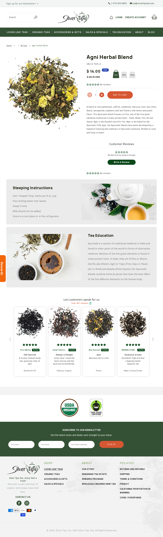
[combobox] (22, 17)
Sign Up (111, 444)
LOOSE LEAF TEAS (53, 469)
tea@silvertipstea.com (143, 3)
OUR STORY (88, 469)
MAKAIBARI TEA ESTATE (94, 474)
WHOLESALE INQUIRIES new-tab (99, 484)
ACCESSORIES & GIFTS (55, 479)
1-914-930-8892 (118, 3)
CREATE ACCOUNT (135, 17)
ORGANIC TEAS (52, 474)
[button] (93, 84)
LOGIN (119, 17)
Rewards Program (92, 479)
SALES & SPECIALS (54, 484)
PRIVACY (124, 484)
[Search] (35, 17)
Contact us (23, 497)
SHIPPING (125, 474)
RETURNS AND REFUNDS (132, 469)
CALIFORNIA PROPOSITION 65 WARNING (135, 491)
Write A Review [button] (121, 162)
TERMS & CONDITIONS (131, 479)
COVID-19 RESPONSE (130, 497)
